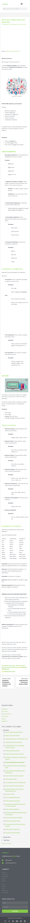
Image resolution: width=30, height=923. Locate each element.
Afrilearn (14, 856)
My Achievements (6, 714)
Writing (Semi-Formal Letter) (12, 800)
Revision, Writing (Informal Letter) (14, 732)
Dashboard (4, 709)
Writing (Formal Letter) (11, 779)
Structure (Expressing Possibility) (13, 817)
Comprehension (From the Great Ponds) (15, 782)
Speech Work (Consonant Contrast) (14, 775)
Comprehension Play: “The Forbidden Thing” (16, 738)
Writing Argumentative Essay (12, 821)
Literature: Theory (10, 794)
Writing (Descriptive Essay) (12, 750)
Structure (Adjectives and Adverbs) (15, 762)
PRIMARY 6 (5, 721)
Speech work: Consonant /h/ (12, 829)
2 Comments (5, 24)
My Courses (5, 711)
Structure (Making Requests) (12, 797)
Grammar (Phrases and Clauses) (13, 742)
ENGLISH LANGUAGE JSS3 (13, 51)
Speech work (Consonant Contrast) (14, 754)
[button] (21, 3)
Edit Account (5, 716)
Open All (4, 843)
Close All (9, 843)
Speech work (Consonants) (12, 809)
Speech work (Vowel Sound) (12, 735)
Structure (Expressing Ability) (12, 832)
